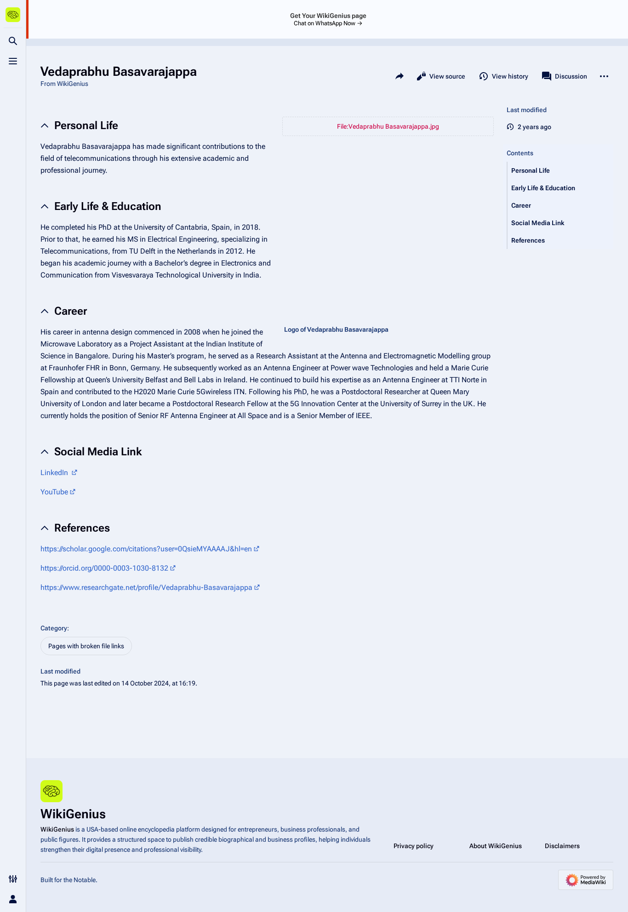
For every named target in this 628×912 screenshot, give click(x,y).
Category (53, 628)
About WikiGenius (495, 846)
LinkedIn (55, 472)
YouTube (54, 491)
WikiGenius (57, 829)
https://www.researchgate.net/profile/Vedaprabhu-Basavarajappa (146, 587)
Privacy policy (414, 846)
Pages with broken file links (86, 646)
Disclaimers (562, 846)
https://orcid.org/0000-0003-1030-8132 (104, 568)
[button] (560, 170)
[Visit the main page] (13, 15)
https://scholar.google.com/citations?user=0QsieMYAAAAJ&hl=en (146, 548)
